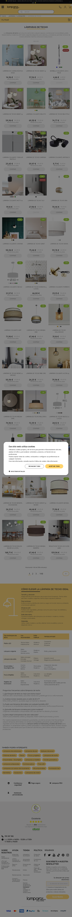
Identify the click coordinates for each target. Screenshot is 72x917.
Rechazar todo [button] (34, 466)
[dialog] (36, 458)
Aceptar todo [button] (54, 466)
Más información (52, 461)
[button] (17, 471)
